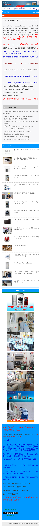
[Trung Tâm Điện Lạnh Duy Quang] (20, 4)
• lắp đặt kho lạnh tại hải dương (13, 134)
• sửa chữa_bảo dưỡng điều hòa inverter (17, 131)
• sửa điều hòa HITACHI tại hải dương (16, 137)
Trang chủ (5, 12)
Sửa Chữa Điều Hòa (11, 20)
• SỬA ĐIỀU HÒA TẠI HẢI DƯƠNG (15, 119)
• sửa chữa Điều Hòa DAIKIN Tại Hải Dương (18, 129)
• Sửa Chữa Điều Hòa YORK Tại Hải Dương (18, 116)
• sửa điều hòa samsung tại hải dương (16, 139)
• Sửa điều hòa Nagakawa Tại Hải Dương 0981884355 (20, 113)
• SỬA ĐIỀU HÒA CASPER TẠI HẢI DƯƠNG (18, 126)
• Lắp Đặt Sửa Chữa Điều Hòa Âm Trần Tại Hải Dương (20, 123)
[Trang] (4, 20)
